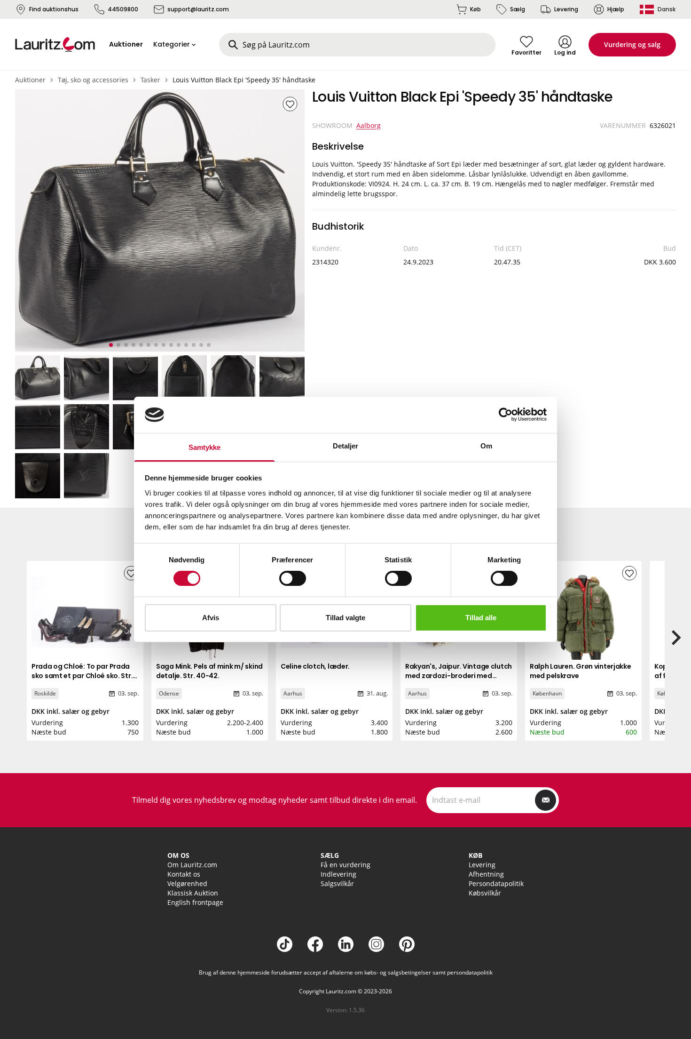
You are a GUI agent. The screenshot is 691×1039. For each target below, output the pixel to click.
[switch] (292, 578)
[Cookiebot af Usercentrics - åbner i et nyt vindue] (505, 415)
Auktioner (30, 79)
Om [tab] (486, 446)
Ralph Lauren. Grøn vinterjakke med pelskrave (580, 671)
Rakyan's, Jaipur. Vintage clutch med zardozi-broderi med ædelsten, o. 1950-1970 (458, 676)
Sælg (517, 9)
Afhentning (486, 874)
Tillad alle (480, 618)
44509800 (123, 9)
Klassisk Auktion (192, 892)
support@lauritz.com (198, 9)
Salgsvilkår (337, 883)
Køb (475, 9)
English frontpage (195, 902)
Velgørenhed (187, 883)
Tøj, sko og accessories (93, 79)
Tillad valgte (345, 618)
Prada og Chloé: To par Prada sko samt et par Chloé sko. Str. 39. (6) (82, 676)
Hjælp (615, 9)
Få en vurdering (345, 864)
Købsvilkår (485, 892)
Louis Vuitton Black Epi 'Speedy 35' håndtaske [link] (244, 79)
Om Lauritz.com (192, 864)
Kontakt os (183, 874)
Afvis (210, 618)
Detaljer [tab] (346, 446)
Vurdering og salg (632, 44)
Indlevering (338, 874)
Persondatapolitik (496, 883)
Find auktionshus (54, 9)
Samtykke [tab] (204, 447)
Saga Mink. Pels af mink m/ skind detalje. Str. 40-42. (209, 671)
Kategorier (171, 44)
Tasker (150, 79)
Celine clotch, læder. (315, 666)
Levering (566, 9)
